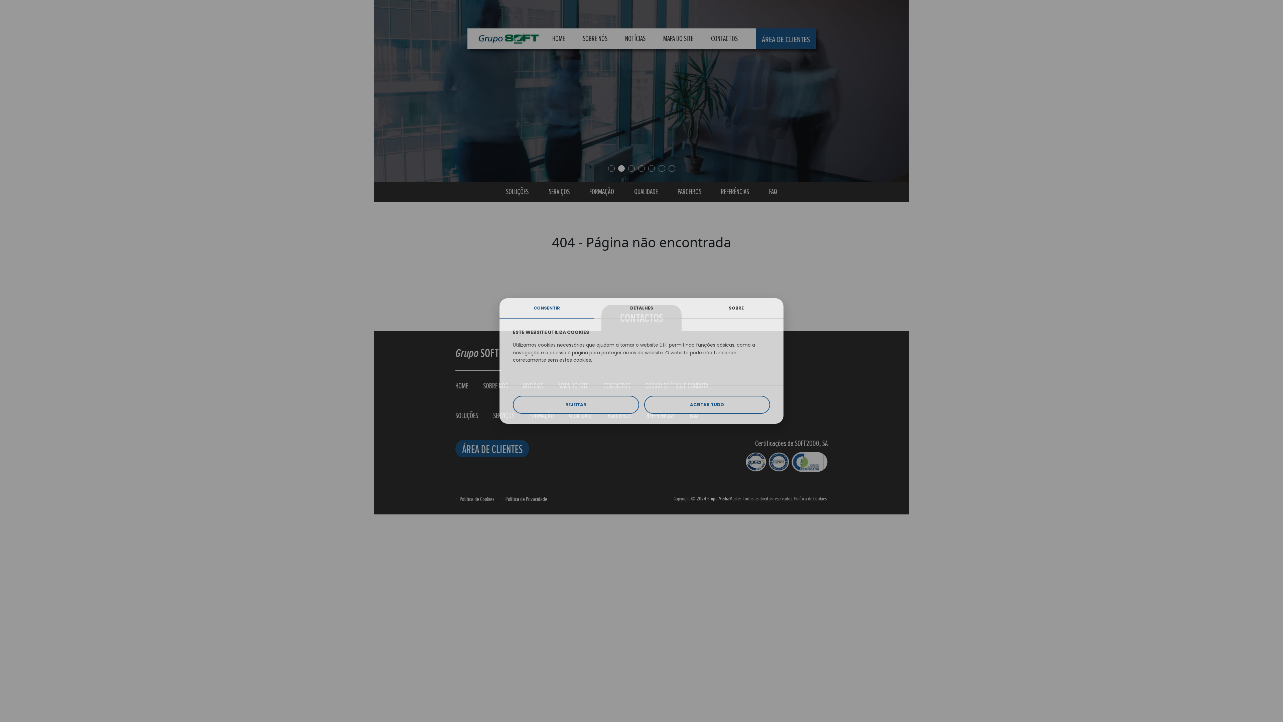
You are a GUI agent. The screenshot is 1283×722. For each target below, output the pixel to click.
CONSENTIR (547, 308)
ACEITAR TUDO (707, 404)
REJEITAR (575, 404)
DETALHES (641, 308)
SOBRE (736, 308)
